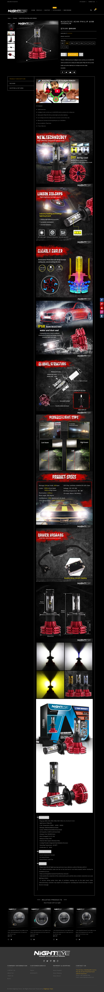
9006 (72, 43)
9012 (81, 43)
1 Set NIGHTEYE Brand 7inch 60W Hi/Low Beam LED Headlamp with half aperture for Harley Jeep (41, 932)
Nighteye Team (48, 988)
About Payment (57, 970)
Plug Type (63, 40)
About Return (57, 975)
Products (15, 18)
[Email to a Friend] (70, 72)
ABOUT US (10, 973)
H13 (66, 47)
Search (32, 970)
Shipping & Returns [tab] (17, 88)
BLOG (9, 978)
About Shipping (57, 973)
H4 (93, 43)
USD (94, 1)
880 (62, 43)
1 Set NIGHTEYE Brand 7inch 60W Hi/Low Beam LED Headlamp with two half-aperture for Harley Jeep (86, 932)
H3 (90, 43)
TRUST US (10, 975)
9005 (67, 43)
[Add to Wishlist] (81, 54)
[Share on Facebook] (62, 72)
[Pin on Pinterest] (74, 72)
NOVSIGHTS (33, 973)
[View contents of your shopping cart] (94, 10)
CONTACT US (11, 970)
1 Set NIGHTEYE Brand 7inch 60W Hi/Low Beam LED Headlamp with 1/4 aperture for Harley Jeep (18, 932)
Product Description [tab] (17, 78)
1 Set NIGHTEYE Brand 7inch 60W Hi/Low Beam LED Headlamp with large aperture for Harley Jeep (63, 932)
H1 (86, 43)
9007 (77, 43)
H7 (62, 47)
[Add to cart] (11, 939)
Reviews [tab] (12, 83)
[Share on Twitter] (66, 72)
